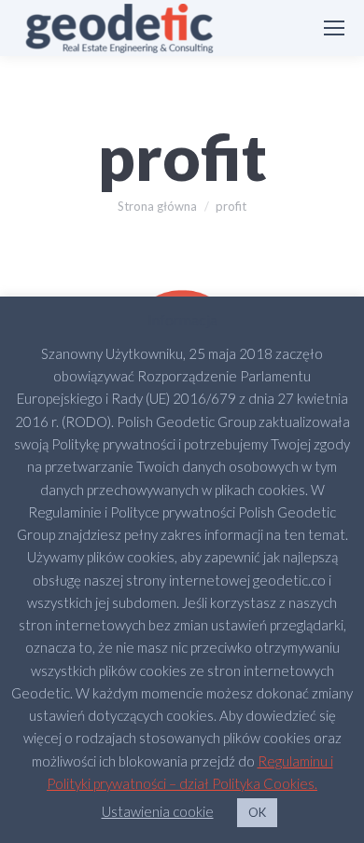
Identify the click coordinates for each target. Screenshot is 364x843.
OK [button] (257, 812)
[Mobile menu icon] (334, 28)
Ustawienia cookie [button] (158, 811)
